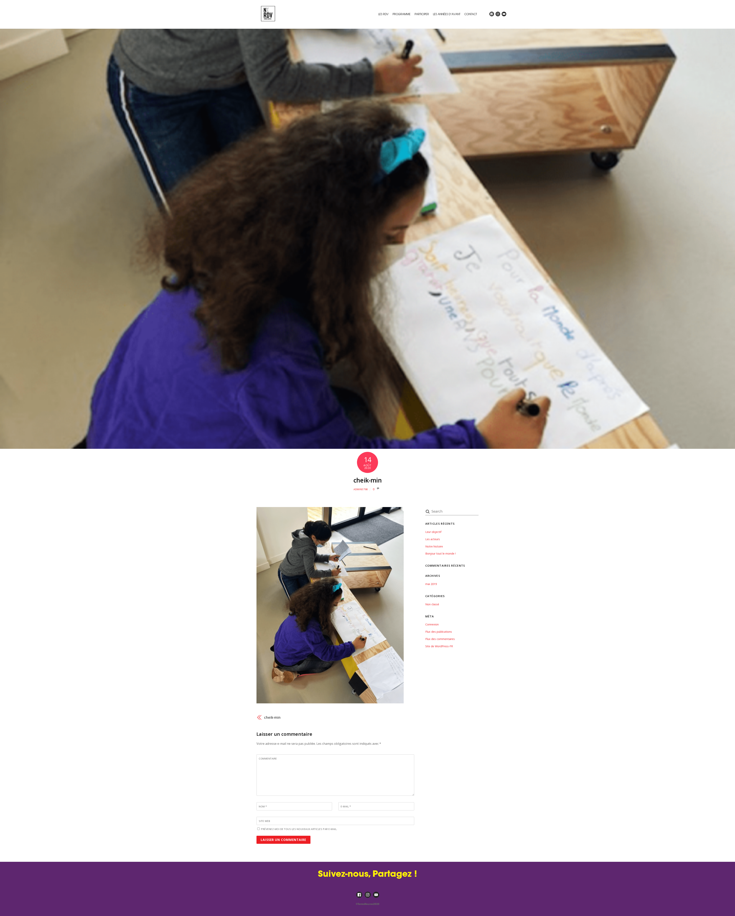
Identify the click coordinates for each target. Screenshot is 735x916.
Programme (402, 14)
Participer (422, 14)
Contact (470, 14)
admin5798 (361, 489)
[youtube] (504, 14)
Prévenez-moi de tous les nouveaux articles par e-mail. (299, 829)
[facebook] (491, 14)
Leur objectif (433, 532)
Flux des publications (438, 631)
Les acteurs (432, 539)
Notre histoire (434, 546)
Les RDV (383, 14)
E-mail (346, 806)
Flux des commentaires (440, 639)
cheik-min (367, 480)
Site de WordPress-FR (439, 646)
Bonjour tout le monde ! (440, 553)
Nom (263, 806)
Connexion (432, 624)
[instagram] (498, 14)
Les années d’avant (446, 14)
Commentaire (268, 758)
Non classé (432, 604)
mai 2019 (431, 584)
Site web (264, 821)
